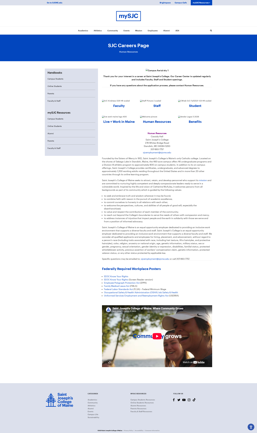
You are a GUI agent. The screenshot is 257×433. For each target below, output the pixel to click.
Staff (157, 106)
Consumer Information (152, 430)
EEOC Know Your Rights (116, 276)
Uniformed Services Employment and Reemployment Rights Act (136, 295)
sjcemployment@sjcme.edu (157, 152)
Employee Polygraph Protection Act (122, 282)
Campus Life (93, 414)
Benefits (195, 121)
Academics (83, 30)
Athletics (98, 30)
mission (203, 180)
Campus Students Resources (143, 400)
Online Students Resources (142, 403)
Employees (153, 30)
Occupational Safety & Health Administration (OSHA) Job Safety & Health (141, 292)
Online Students (55, 86)
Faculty (119, 106)
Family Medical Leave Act (117, 286)
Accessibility (139, 430)
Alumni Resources (138, 406)
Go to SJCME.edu (54, 2)
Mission (138, 30)
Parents (51, 93)
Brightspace (165, 2)
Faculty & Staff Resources (141, 411)
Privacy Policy (128, 430)
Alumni (166, 30)
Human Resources (157, 121)
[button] (211, 30)
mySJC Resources (201, 2)
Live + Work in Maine (119, 121)
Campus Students (55, 79)
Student (195, 106)
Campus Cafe (181, 2)
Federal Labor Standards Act (118, 289)
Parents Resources (138, 408)
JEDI (177, 30)
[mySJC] (128, 16)
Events (127, 30)
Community (112, 30)
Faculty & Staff (54, 101)
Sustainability (93, 417)
